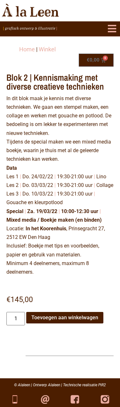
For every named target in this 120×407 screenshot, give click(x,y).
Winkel (47, 49)
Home (27, 49)
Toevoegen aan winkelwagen (64, 317)
